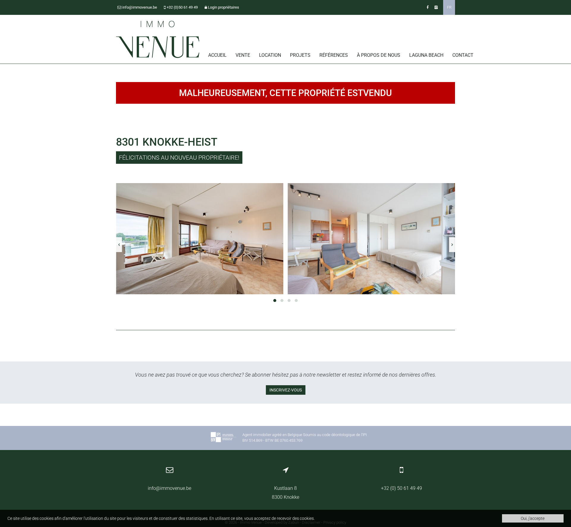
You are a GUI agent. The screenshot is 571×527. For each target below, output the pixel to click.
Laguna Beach (426, 55)
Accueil (217, 55)
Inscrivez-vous (285, 390)
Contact (462, 55)
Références (333, 55)
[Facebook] (427, 7)
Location (270, 55)
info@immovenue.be (169, 488)
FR (449, 7)
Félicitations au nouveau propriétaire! (179, 157)
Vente (243, 55)
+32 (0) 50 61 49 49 (401, 488)
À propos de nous (378, 55)
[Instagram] (436, 7)
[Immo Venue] (157, 39)
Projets (300, 55)
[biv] (223, 438)
